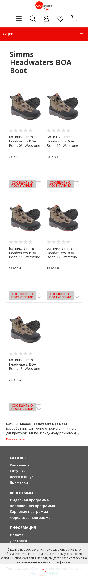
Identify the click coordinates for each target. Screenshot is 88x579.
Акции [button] (7, 34)
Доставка (18, 540)
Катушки (18, 470)
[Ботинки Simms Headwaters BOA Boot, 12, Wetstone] (63, 218)
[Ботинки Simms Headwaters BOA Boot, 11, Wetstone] (25, 218)
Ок (44, 571)
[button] (81, 34)
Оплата (16, 535)
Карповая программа (29, 511)
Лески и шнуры (23, 476)
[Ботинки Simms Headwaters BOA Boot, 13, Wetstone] (25, 329)
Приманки (19, 482)
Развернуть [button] (15, 438)
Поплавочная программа (32, 505)
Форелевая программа (30, 517)
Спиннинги (19, 465)
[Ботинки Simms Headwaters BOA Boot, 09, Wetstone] (25, 106)
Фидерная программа (29, 500)
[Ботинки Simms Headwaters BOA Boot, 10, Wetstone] (63, 106)
